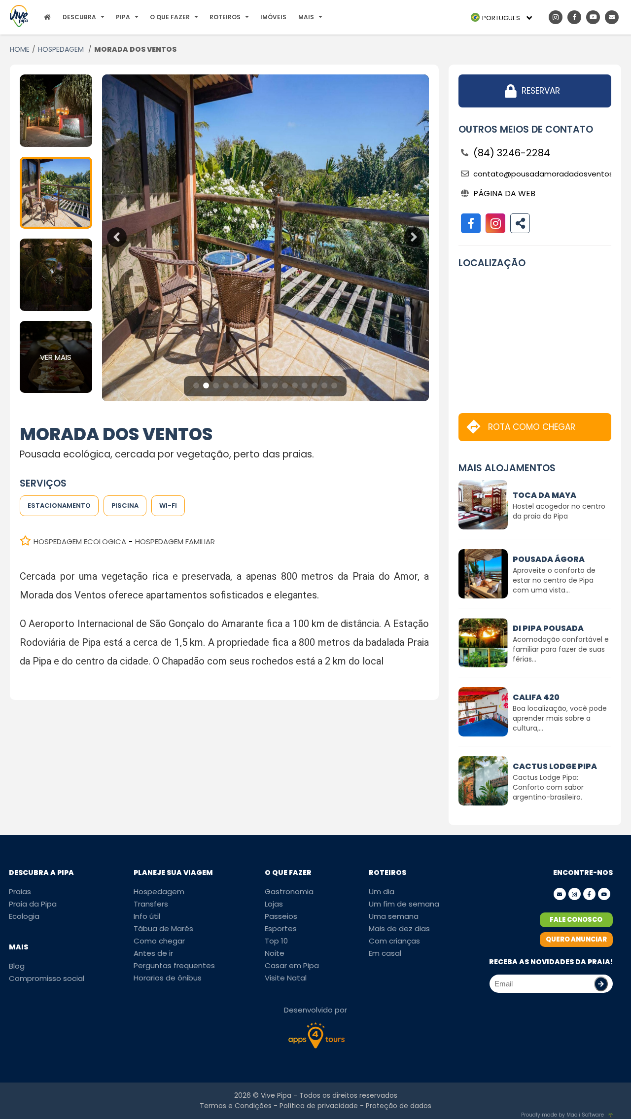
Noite (274, 953)
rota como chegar (531, 427)
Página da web (504, 193)
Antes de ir (153, 953)
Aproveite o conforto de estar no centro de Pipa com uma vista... (554, 580)
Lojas (274, 904)
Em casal (385, 953)
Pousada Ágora (549, 559)
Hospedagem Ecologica (80, 541)
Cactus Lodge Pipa (555, 766)
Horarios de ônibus (168, 978)
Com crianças (394, 941)
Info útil (147, 916)
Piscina (125, 505)
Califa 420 (536, 697)
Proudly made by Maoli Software (562, 1115)
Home (20, 49)
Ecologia (24, 916)
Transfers (151, 904)
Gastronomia (289, 891)
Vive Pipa (276, 1095)
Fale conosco (576, 919)
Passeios (281, 916)
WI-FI (168, 505)
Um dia (381, 891)
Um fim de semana (404, 904)
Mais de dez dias (399, 928)
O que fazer (170, 17)
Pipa (123, 17)
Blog (17, 966)
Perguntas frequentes (174, 965)
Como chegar (159, 941)
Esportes (281, 928)
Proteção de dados (398, 1106)
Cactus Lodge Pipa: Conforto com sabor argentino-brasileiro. (548, 787)
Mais (306, 17)
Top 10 (276, 941)
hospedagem (62, 49)
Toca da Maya (544, 495)
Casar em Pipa (292, 965)
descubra (79, 17)
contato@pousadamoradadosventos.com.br (542, 174)
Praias (20, 891)
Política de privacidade (319, 1106)
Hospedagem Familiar (175, 541)
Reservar (541, 91)
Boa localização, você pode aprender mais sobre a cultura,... (560, 718)
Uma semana (394, 916)
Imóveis (273, 17)
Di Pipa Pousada (548, 628)
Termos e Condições (236, 1106)
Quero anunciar (576, 939)
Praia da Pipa (33, 904)
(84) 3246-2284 (511, 153)
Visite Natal (286, 978)
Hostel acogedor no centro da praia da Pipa (559, 511)
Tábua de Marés (163, 928)
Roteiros (225, 17)
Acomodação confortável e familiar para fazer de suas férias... (561, 649)
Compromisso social (46, 978)
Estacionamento (59, 505)
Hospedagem (159, 891)
